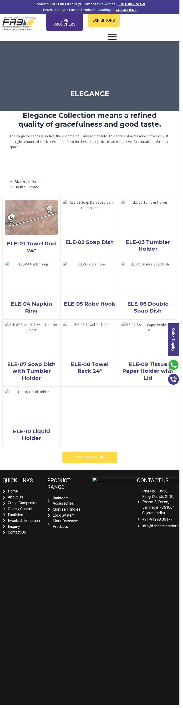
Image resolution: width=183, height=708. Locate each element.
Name (10, 24)
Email (10, 42)
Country (12, 78)
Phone (11, 60)
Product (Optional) (19, 96)
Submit (22, 119)
